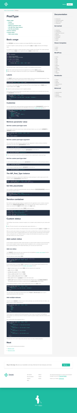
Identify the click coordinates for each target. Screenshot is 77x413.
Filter (56, 62)
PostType (57, 68)
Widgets (57, 72)
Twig (56, 50)
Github (39, 374)
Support (28, 378)
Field (56, 61)
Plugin (56, 81)
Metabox (57, 65)
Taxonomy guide (11, 350)
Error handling (58, 96)
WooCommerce (58, 84)
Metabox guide (11, 348)
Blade (56, 48)
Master (69, 4)
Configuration (58, 31)
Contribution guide (59, 20)
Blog (28, 380)
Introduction (58, 19)
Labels (10, 22)
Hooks (56, 40)
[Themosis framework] (9, 375)
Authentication (58, 92)
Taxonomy (57, 70)
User (56, 71)
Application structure (59, 33)
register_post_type (38, 108)
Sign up (65, 365)
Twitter (39, 376)
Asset (56, 59)
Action (56, 57)
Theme (56, 79)
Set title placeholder (14, 29)
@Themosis (61, 378)
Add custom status (13, 34)
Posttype (16, 10)
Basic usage (11, 20)
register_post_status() (40, 252)
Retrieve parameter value (15, 25)
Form (56, 64)
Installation (57, 30)
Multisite (57, 82)
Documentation (11, 10)
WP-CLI (56, 85)
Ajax (56, 58)
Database (57, 95)
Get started (29, 374)
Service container (12, 30)
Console (57, 93)
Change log (57, 23)
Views (56, 47)
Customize (11, 24)
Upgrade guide (58, 21)
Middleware (57, 36)
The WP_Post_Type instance (16, 27)
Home (5, 10)
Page (56, 67)
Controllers (57, 37)
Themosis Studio (62, 376)
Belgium (40, 405)
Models (57, 38)
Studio (39, 378)
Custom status (11, 32)
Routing (57, 34)
